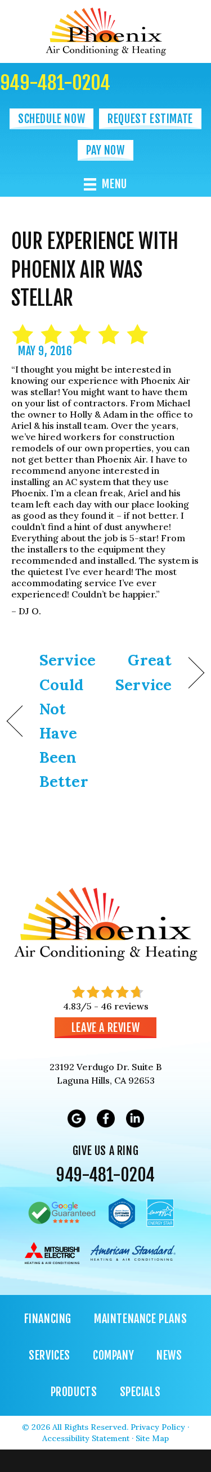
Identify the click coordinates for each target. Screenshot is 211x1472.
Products (74, 1392)
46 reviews (125, 1006)
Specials (140, 1392)
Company (113, 1355)
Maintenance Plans (140, 1319)
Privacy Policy (158, 1427)
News (169, 1355)
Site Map (152, 1438)
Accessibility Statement (85, 1438)
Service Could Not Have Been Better (67, 720)
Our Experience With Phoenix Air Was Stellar (94, 270)
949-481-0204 (55, 82)
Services (49, 1355)
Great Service (141, 672)
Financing (47, 1319)
